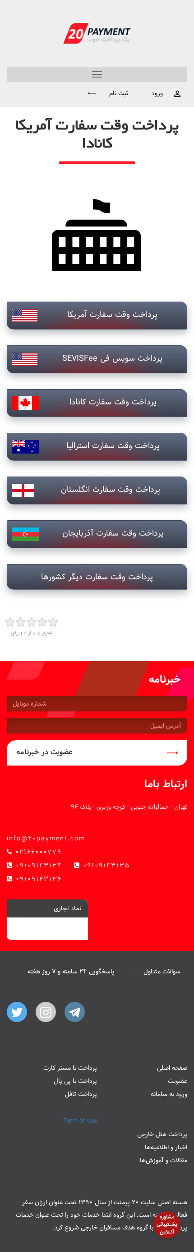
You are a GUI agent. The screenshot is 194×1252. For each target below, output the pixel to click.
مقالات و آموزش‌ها (163, 1160)
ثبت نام (117, 93)
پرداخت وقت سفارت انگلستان (110, 489)
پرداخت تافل (81, 1094)
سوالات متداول (161, 971)
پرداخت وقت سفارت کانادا (113, 402)
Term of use (80, 1120)
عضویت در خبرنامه (44, 752)
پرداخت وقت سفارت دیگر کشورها (97, 577)
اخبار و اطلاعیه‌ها (166, 1147)
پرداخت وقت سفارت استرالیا (113, 446)
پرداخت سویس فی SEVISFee (112, 358)
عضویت (177, 1081)
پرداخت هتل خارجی (162, 1134)
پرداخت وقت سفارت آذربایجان (113, 533)
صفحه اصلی (172, 1068)
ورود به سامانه (169, 1094)
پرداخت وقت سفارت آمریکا (112, 314)
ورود (157, 93)
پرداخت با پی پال (75, 1081)
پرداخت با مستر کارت (70, 1068)
